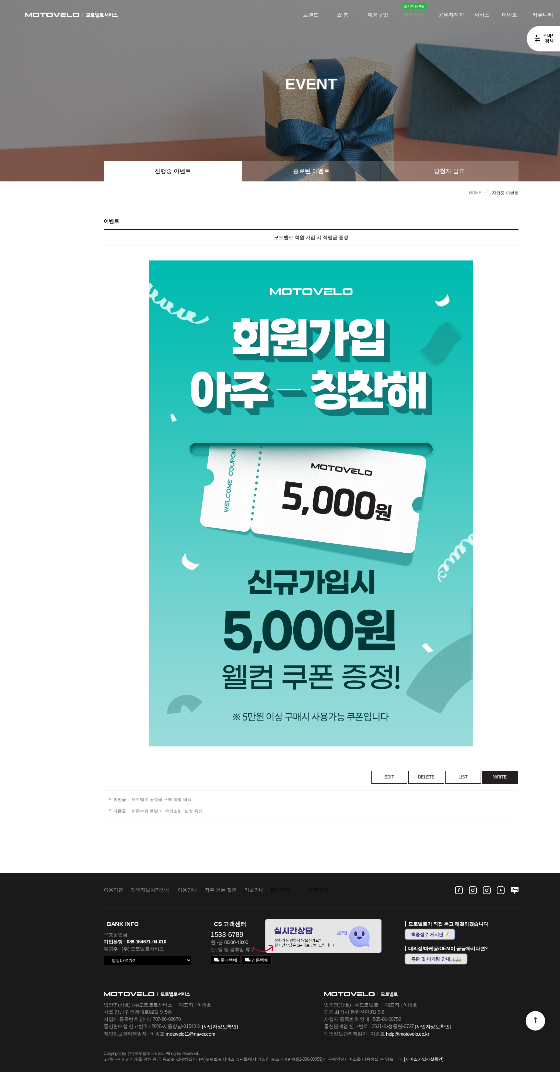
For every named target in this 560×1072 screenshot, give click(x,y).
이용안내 (187, 890)
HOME (475, 192)
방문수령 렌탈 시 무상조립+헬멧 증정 (167, 811)
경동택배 (259, 960)
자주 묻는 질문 (221, 890)
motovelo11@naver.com (190, 1034)
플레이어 (280, 890)
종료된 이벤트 (311, 171)
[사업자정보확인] (220, 1026)
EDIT (389, 777)
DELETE (426, 777)
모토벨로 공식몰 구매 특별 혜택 (162, 799)
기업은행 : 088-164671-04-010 (135, 941)
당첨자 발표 (449, 171)
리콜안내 (254, 890)
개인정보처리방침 (150, 890)
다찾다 (543, 40)
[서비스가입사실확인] (424, 1059)
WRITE (500, 777)
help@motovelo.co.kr (407, 1034)
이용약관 (113, 890)
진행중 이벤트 (173, 171)
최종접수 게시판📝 (430, 934)
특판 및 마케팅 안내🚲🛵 (436, 959)
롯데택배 (228, 960)
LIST (463, 777)
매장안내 (319, 890)
